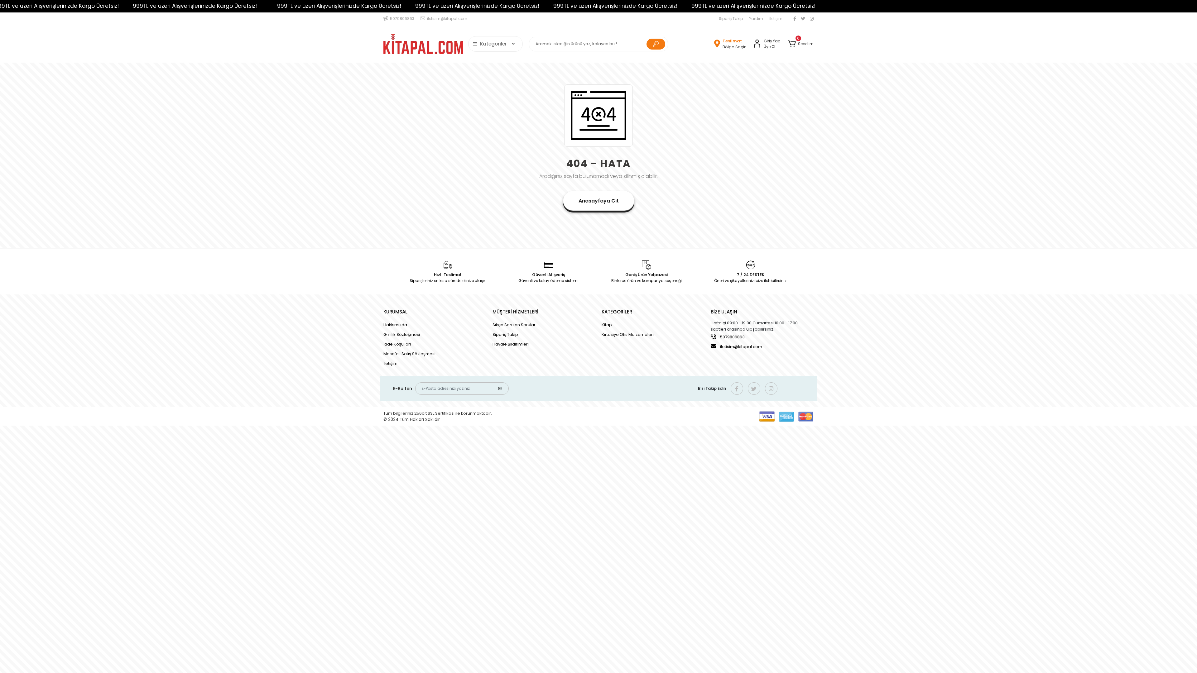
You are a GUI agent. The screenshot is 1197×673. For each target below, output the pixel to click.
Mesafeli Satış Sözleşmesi (409, 354)
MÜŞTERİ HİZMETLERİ (515, 311)
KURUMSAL (395, 311)
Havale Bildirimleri (511, 344)
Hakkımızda (395, 325)
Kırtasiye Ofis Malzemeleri (628, 334)
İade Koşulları (397, 344)
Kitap (607, 325)
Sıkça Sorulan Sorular (514, 325)
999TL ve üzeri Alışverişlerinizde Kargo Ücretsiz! (149, 6)
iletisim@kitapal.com (741, 347)
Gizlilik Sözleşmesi (401, 334)
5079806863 (732, 337)
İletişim (775, 18)
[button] (801, 44)
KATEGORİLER (617, 311)
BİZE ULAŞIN (724, 311)
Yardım (756, 18)
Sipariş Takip (731, 18)
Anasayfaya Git (599, 200)
